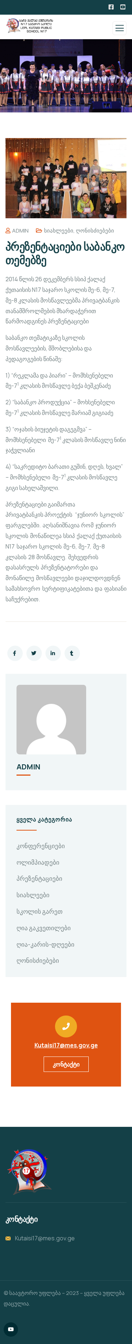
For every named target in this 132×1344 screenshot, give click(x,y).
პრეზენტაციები (39, 878)
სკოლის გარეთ (39, 911)
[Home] (29, 1172)
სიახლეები (58, 230)
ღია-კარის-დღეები (45, 944)
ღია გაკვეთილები (43, 928)
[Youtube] (11, 1329)
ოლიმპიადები (37, 862)
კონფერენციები (40, 846)
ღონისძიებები (95, 230)
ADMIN (20, 230)
